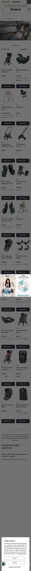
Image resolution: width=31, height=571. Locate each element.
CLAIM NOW (23, 295)
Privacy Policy (22, 554)
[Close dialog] (30, 275)
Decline (14, 562)
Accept (15, 558)
